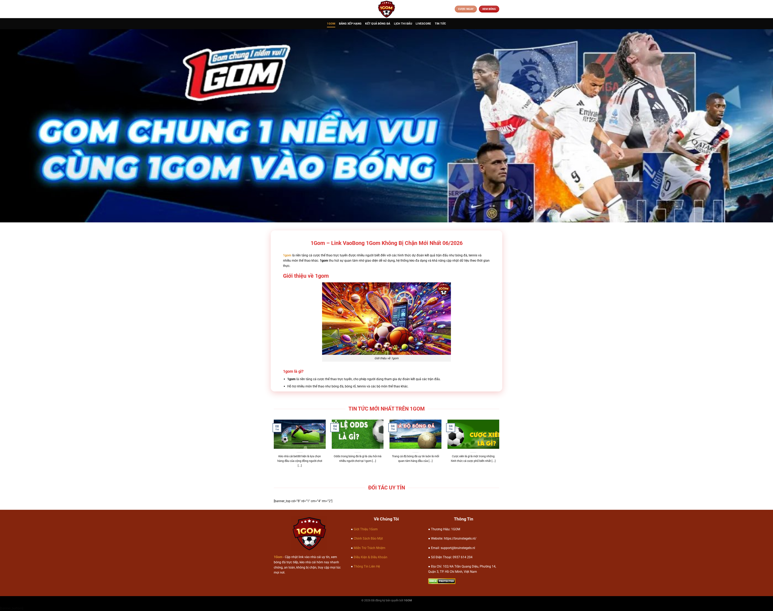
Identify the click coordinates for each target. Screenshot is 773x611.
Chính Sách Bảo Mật (368, 538)
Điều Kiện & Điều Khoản (370, 557)
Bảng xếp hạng (350, 23)
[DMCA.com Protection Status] (441, 581)
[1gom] (386, 9)
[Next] (492, 437)
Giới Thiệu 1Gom (366, 529)
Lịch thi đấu (403, 23)
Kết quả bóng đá (377, 23)
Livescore (423, 23)
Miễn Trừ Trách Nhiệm (369, 548)
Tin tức (440, 23)
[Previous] (280, 437)
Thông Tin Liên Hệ (367, 566)
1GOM (331, 23)
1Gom (278, 557)
